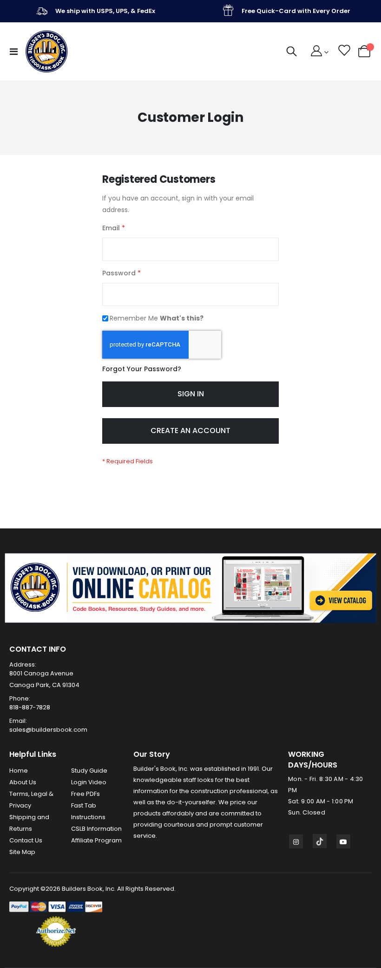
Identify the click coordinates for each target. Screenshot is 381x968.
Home (18, 770)
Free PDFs (85, 793)
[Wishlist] (343, 52)
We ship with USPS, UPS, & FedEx (105, 11)
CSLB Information (96, 828)
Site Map (22, 852)
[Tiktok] (320, 841)
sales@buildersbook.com (48, 729)
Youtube (343, 841)
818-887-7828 (29, 707)
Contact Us (25, 840)
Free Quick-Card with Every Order (296, 11)
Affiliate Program (96, 840)
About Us (22, 782)
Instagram (296, 841)
